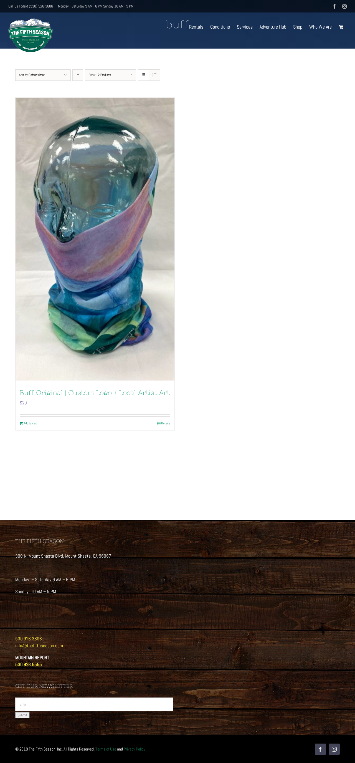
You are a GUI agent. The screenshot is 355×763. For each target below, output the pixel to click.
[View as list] (154, 75)
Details (165, 423)
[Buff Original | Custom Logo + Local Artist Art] (95, 239)
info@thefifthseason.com (39, 646)
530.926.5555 (28, 664)
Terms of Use (105, 749)
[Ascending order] (77, 75)
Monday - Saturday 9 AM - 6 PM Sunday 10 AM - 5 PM (95, 6)
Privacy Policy (134, 749)
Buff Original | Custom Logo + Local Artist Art (95, 392)
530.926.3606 (28, 639)
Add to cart (30, 423)
